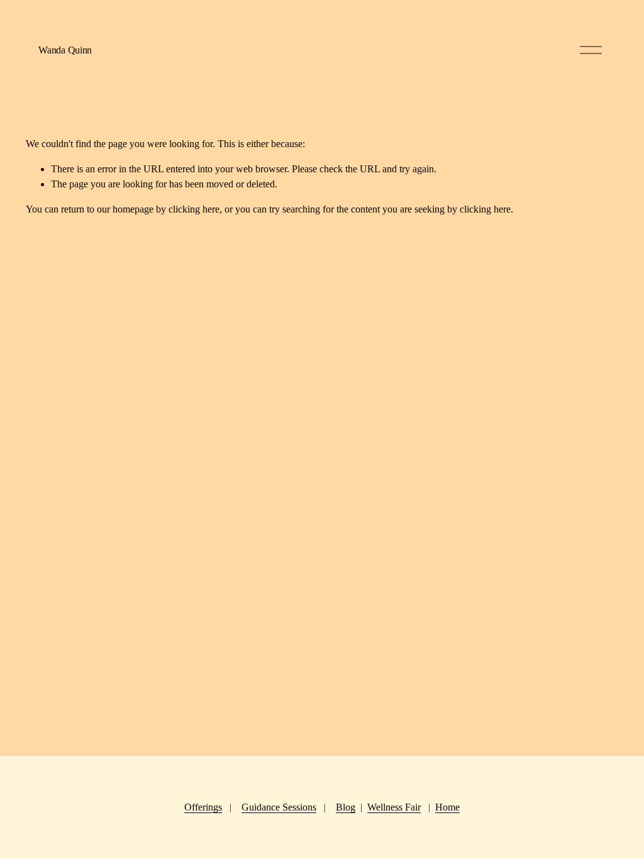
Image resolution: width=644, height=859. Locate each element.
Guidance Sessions (279, 807)
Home (447, 807)
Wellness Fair (394, 807)
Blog (345, 807)
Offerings (203, 807)
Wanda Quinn (64, 50)
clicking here (194, 209)
